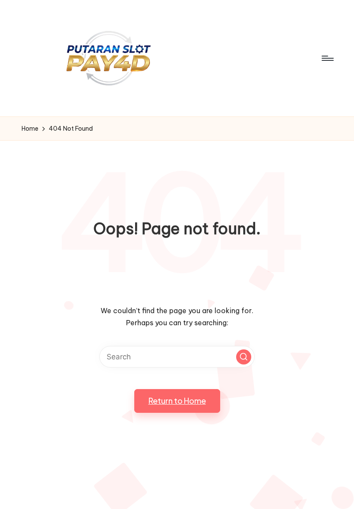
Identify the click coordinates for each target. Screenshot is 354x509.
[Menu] (327, 58)
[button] (243, 356)
